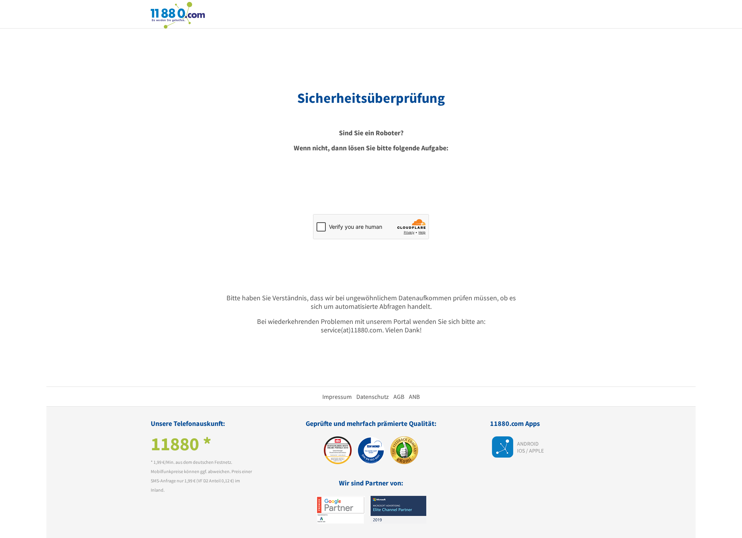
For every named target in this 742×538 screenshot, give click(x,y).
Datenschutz (372, 396)
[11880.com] (178, 14)
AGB (398, 396)
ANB (414, 396)
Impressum (337, 396)
